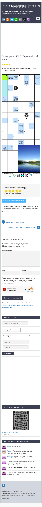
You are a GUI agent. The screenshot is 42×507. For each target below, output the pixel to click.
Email (24, 270)
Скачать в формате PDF (13, 201)
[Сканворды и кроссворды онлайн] (21, 6)
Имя (3, 270)
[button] (10, 176)
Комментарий (7, 250)
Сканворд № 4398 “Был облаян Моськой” (23, 228)
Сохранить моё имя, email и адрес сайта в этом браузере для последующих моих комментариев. (19, 281)
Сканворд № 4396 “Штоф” (14, 222)
